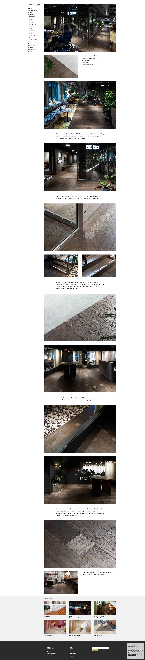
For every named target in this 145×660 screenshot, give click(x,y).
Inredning (30, 12)
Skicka (95, 650)
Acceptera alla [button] (132, 654)
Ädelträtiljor (31, 15)
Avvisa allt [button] (139, 654)
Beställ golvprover (32, 49)
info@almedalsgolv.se (51, 653)
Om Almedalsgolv (32, 43)
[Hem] (35, 5)
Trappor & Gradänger (32, 10)
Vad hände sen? (32, 37)
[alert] (135, 651)
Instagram (72, 647)
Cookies (71, 655)
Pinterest (71, 648)
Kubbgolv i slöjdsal (33, 39)
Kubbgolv (31, 19)
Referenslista (32, 41)
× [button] (142, 644)
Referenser (30, 14)
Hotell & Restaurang (33, 26)
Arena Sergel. (101, 574)
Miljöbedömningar (32, 45)
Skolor (30, 31)
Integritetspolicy (73, 653)
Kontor (30, 28)
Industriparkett (32, 21)
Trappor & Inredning (33, 35)
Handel (30, 33)
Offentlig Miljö (32, 30)
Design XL (31, 22)
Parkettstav (31, 17)
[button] (135, 657)
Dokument (30, 47)
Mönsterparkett (32, 24)
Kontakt (30, 51)
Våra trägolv (31, 8)
